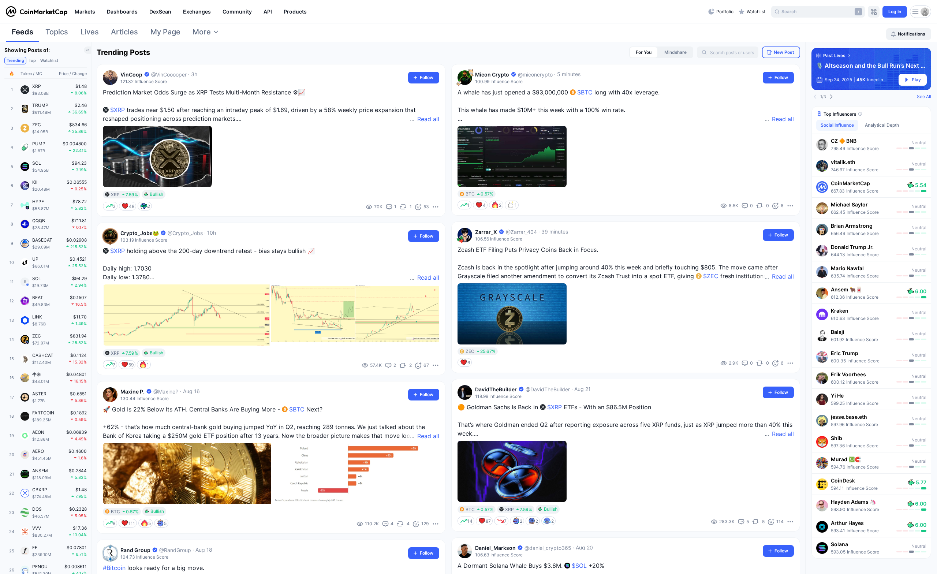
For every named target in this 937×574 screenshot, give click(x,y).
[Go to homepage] (36, 12)
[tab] (22, 34)
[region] (390, 11)
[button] (871, 144)
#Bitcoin (114, 567)
